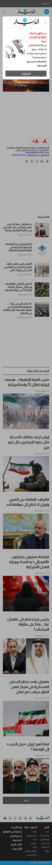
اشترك (26, 73)
